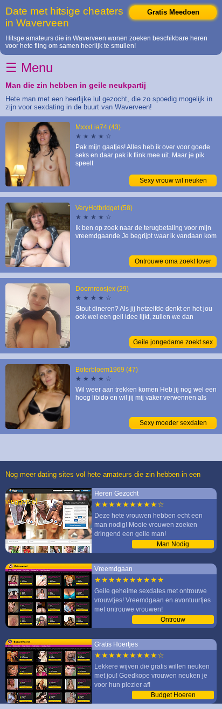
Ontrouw (173, 619)
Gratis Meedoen (173, 12)
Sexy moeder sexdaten (173, 423)
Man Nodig (173, 544)
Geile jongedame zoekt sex (173, 342)
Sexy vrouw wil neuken (173, 180)
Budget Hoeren (173, 695)
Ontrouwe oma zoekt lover (173, 261)
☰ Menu (29, 67)
